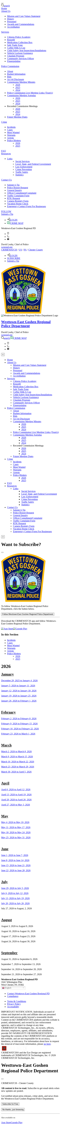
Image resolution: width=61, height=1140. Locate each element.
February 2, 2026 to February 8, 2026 (18, 718)
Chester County (35, 249)
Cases (10, 129)
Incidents (11, 127)
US (20, 249)
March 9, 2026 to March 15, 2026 (17, 756)
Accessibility (13, 1006)
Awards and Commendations (20, 24)
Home (4, 8)
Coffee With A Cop (16, 48)
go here (47, 1044)
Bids (9, 76)
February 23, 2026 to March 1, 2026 (18, 733)
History (10, 19)
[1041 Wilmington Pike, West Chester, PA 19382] (8, 234)
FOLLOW (6, 211)
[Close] (2, 552)
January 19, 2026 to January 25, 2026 (18, 695)
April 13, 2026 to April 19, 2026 (16, 794)
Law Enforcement (23, 166)
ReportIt (11, 39)
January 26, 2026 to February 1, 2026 (18, 701)
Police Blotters (14, 653)
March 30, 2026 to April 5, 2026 (16, 771)
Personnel (11, 21)
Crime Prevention (23, 169)
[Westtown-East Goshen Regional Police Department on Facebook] (8, 239)
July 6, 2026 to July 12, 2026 (14, 893)
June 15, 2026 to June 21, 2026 (15, 865)
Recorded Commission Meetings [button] (22, 106)
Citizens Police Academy (18, 37)
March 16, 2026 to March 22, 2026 (17, 761)
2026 (17, 84)
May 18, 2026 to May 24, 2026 (15, 832)
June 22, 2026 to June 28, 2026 (15, 870)
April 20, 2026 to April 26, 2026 (16, 799)
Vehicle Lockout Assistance (20, 53)
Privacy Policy (14, 1004)
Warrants (11, 135)
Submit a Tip (7, 214)
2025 (17, 87)
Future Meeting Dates (17, 117)
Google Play (17, 1122)
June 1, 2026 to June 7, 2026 (14, 855)
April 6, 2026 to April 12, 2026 (15, 789)
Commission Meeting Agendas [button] (21, 95)
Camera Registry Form (17, 201)
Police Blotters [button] (14, 140)
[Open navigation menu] (2, 3)
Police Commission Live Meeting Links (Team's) (30, 93)
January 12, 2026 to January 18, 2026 (18, 690)
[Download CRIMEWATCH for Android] (20, 628)
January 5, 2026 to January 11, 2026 (18, 685)
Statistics (19, 175)
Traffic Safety (21, 172)
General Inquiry (14, 190)
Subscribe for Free (10, 1104)
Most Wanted (13, 132)
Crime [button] (4, 122)
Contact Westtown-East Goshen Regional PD (28, 993)
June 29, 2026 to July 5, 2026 (15, 888)
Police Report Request (17, 187)
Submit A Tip (13, 185)
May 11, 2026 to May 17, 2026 (15, 827)
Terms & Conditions (16, 1001)
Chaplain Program (15, 56)
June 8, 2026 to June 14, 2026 (15, 860)
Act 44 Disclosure (15, 79)
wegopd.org (6, 247)
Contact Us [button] (6, 180)
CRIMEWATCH (9, 249)
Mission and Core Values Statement (23, 16)
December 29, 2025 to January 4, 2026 (19, 680)
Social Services (22, 161)
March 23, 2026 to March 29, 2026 (17, 766)
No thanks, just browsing (13, 1109)
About (10, 71)
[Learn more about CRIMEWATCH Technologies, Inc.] (14, 1050)
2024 (17, 90)
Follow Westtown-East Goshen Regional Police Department (27, 614)
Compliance (12, 996)
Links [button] (9, 158)
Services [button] (5, 32)
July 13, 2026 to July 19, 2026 (15, 898)
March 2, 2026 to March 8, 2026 (16, 751)
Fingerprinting (13, 61)
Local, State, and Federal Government (33, 164)
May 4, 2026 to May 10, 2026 (15, 822)
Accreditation (13, 27)
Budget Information (16, 74)
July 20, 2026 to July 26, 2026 (15, 903)
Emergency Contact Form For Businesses (26, 206)
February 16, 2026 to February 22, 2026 (20, 728)
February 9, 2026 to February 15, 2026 (19, 723)
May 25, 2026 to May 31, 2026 (15, 837)
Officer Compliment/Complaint (21, 193)
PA (25, 249)
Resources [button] (6, 153)
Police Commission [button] (10, 66)
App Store (6, 1122)
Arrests (10, 138)
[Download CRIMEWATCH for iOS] (7, 628)
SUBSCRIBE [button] (13, 258)
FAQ (3, 151)
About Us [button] (5, 11)
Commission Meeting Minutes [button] (21, 82)
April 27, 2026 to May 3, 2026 (15, 804)
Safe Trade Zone (15, 45)
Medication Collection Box (19, 42)
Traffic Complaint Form (18, 195)
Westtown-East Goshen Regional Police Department (26, 324)
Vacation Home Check (17, 203)
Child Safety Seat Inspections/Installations (26, 50)
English (8, 988)
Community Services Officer (20, 58)
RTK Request (13, 198)
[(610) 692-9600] (8, 236)
